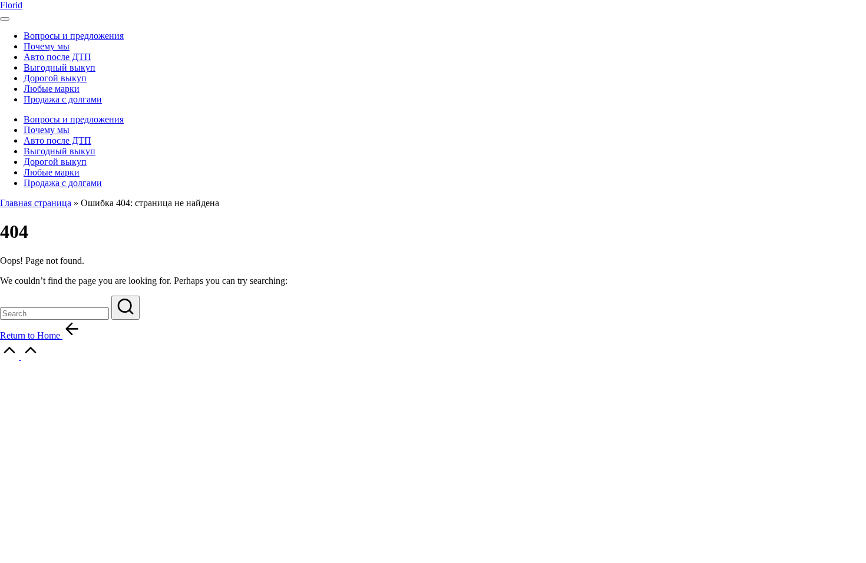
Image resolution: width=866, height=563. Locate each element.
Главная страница (35, 203)
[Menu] (4, 19)
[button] (125, 308)
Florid (11, 5)
